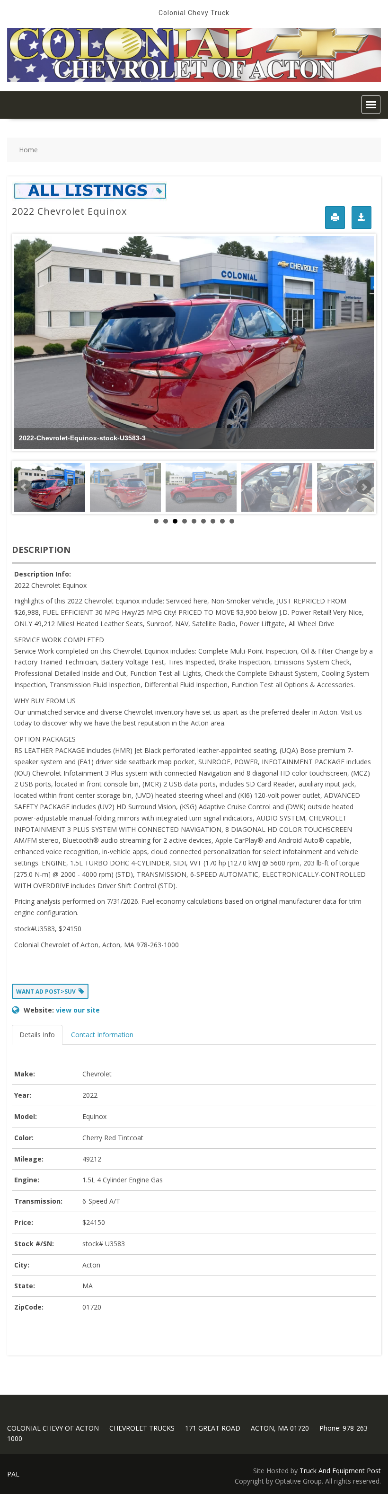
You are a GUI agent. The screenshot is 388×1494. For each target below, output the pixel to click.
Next (363, 487)
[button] (371, 104)
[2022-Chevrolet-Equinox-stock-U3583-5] (201, 487)
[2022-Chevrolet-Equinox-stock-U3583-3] (49, 487)
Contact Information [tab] (102, 1034)
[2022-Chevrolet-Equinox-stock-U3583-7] (352, 487)
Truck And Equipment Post (340, 1470)
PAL (13, 1473)
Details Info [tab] (37, 1034)
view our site (78, 1009)
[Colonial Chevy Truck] (194, 79)
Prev (24, 487)
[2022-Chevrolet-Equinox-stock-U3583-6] (276, 487)
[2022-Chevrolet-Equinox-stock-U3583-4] (125, 487)
